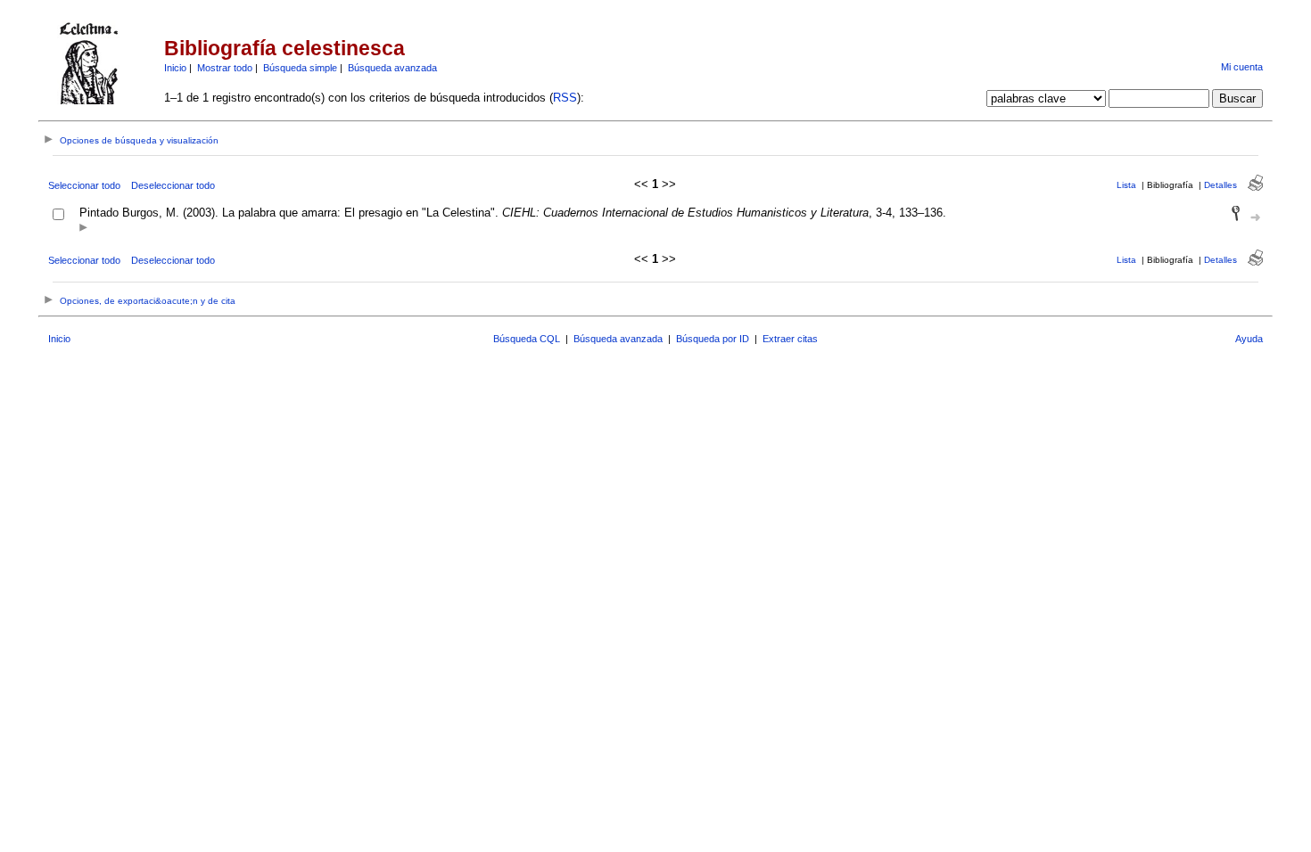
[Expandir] (83, 228)
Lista (1126, 185)
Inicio (175, 67)
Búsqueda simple (300, 67)
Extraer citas (790, 338)
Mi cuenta (1242, 66)
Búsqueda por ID (712, 338)
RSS (565, 97)
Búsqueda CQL (526, 338)
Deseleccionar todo (173, 185)
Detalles (1220, 185)
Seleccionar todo (84, 185)
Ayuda (1249, 338)
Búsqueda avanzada (392, 67)
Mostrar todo (224, 67)
